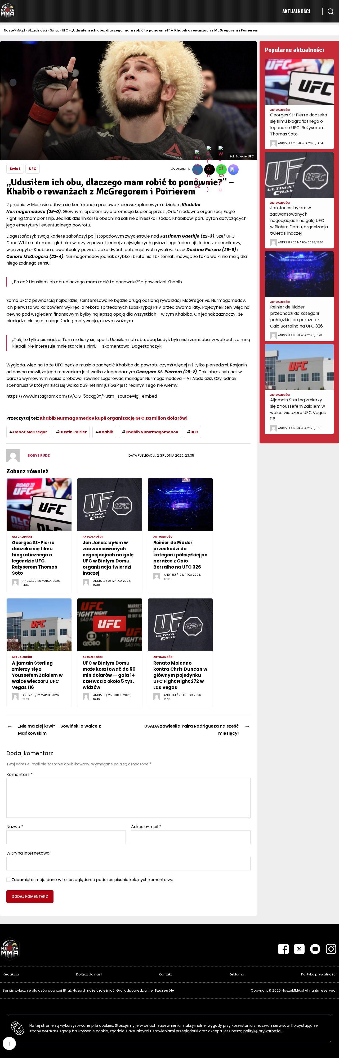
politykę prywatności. (262, 1031)
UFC (65, 30)
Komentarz (19, 774)
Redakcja (11, 974)
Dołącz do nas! (89, 974)
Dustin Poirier (73, 432)
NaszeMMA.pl (14, 30)
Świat (54, 30)
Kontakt (165, 974)
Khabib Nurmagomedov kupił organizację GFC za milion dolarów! (114, 418)
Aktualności (296, 11)
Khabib (106, 432)
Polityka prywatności (318, 974)
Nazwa (14, 826)
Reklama (236, 974)
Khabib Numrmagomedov (152, 432)
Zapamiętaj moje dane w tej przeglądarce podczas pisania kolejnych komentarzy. (92, 879)
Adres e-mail (146, 826)
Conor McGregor (30, 432)
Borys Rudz (39, 455)
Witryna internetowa (28, 852)
